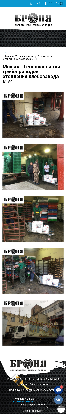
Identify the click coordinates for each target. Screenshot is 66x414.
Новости (23, 384)
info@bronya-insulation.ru (33, 405)
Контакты (28, 378)
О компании (14, 378)
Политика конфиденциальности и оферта (33, 390)
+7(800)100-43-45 (23, 399)
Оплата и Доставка (47, 378)
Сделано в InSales (33, 411)
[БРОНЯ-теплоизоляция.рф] (33, 19)
